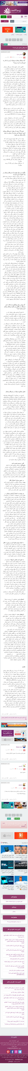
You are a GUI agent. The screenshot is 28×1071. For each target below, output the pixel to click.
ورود (9, 17)
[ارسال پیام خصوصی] (24, 57)
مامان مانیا (19, 54)
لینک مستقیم (12, 714)
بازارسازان (10, 1061)
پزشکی (12, 34)
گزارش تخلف (4, 714)
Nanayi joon (19, 747)
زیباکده (25, 34)
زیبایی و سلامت (19, 34)
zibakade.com (19, 1060)
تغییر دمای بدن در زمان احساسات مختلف (14, 901)
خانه (25, 16)
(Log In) (23, 826)
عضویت (3, 17)
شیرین (20, 766)
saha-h (20, 785)
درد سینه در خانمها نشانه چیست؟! (14, 922)
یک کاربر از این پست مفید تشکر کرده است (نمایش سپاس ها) (14, 718)
